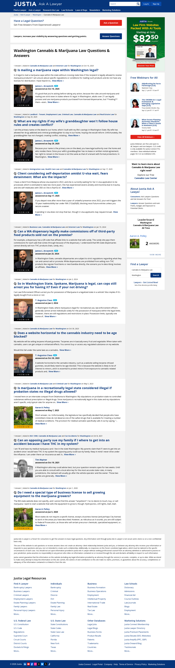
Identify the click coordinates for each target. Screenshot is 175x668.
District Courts (20, 643)
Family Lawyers (20, 606)
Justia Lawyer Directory (134, 628)
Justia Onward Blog (133, 643)
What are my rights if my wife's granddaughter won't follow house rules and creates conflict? (66, 123)
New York (55, 643)
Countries (92, 647)
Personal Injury (57, 610)
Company (108, 664)
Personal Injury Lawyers (24, 610)
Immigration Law (37, 169)
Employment (93, 595)
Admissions (129, 591)
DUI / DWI (34, 436)
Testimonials (130, 647)
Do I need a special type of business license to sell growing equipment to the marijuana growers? (59, 494)
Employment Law (53, 114)
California (55, 635)
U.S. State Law (58, 620)
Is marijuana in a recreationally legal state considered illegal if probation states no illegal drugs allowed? (63, 389)
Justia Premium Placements (136, 632)
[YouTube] (28, 664)
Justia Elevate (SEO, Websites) (137, 635)
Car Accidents (71, 436)
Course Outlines (131, 599)
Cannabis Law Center (146, 178)
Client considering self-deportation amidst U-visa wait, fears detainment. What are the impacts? (61, 175)
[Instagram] (35, 664)
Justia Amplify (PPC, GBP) (135, 639)
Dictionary (129, 587)
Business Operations (97, 591)
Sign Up (156, 4)
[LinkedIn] (25, 664)
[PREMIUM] (23, 94)
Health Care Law (52, 169)
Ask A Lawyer (25, 15)
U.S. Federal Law (22, 620)
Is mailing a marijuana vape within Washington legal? (58, 70)
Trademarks (93, 643)
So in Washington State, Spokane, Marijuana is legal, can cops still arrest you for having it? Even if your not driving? (65, 285)
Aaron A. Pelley (138, 236)
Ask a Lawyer (35, 10)
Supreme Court (20, 635)
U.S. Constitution (21, 624)
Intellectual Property (97, 599)
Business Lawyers (22, 591)
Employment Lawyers (23, 599)
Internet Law (61, 66)
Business (92, 583)
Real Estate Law (107, 114)
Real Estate (92, 606)
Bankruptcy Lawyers (23, 587)
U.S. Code (18, 628)
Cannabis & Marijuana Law (41, 66)
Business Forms (95, 632)
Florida (54, 639)
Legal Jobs (92, 624)
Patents (91, 639)
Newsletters (95, 10)
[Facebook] (31, 664)
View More (57, 80)
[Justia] (25, 4)
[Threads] (38, 664)
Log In (146, 4)
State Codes (56, 628)
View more (155, 254)
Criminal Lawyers (21, 595)
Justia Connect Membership (136, 624)
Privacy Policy (141, 664)
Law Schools (67, 10)
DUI (52, 599)
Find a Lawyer (20, 10)
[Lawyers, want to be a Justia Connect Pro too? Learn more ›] (56, 86)
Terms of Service (126, 664)
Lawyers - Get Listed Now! (146, 282)
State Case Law (57, 632)
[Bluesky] (42, 664)
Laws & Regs (81, 10)
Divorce (54, 595)
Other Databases (96, 620)
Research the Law (51, 10)
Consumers (135, 196)
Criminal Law (67, 114)
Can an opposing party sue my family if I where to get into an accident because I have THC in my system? (62, 442)
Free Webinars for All (144, 77)
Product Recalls (94, 635)
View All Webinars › (145, 137)
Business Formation (96, 587)
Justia (16, 15)
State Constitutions (59, 624)
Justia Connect (84, 664)
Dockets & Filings (21, 647)
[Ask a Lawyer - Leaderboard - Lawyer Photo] (134, 243)
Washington (37, 15)
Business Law (35, 227)
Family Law (55, 606)
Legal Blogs (93, 628)
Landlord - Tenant (37, 114)
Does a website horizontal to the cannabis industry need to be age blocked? (65, 334)
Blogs (127, 606)
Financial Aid (129, 595)
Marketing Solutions (111, 10)
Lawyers (134, 203)
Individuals (56, 583)
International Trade (96, 602)
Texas (53, 647)
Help (116, 664)
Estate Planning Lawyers (25, 602)
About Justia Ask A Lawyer (142, 190)
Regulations (19, 632)
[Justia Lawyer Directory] (49, 664)
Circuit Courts (20, 639)
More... (17, 614)
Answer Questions (111, 36)
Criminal (54, 591)
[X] (45, 664)
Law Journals (130, 602)
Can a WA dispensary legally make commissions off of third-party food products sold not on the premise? (64, 233)
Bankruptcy (56, 587)
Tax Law (91, 610)
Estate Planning (58, 602)
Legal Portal (97, 664)
